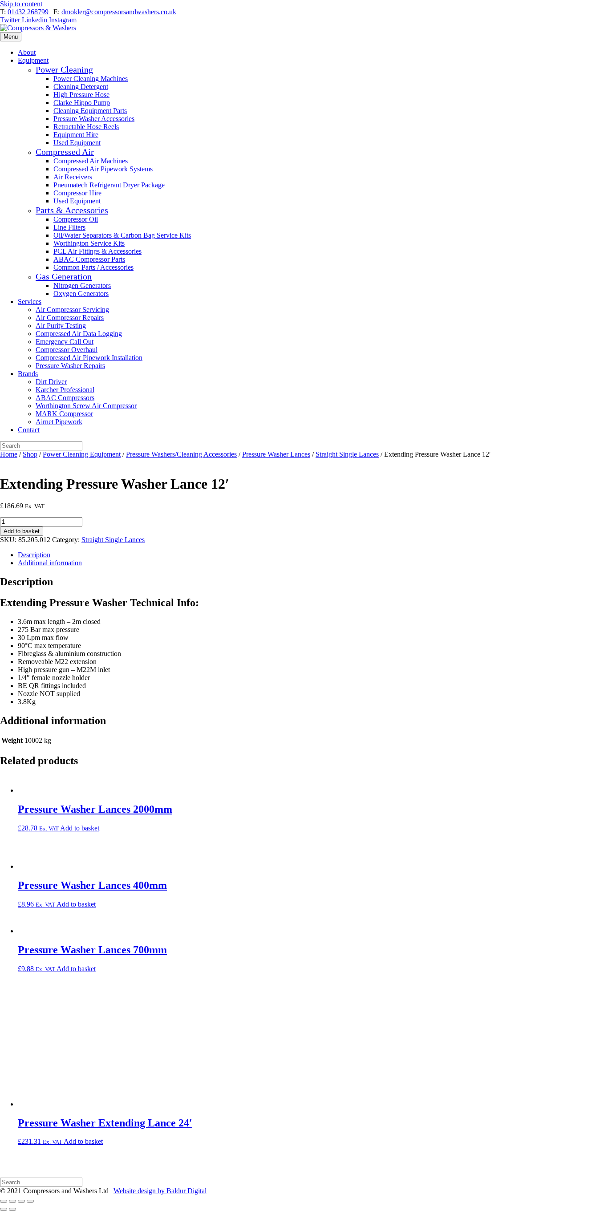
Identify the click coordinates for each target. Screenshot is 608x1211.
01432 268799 (28, 12)
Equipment (33, 60)
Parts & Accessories (72, 210)
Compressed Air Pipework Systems (103, 169)
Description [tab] (34, 555)
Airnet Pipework (59, 421)
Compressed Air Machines (90, 161)
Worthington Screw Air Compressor (86, 405)
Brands (28, 373)
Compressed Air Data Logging (79, 333)
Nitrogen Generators (82, 285)
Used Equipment (77, 142)
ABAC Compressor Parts (89, 259)
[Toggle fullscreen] (12, 1201)
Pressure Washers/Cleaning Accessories (181, 454)
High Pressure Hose (81, 94)
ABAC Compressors (65, 397)
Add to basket (22, 531)
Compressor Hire (77, 193)
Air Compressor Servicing (72, 309)
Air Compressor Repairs (70, 317)
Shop (30, 454)
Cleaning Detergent (80, 86)
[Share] (21, 1201)
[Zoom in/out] (3, 1201)
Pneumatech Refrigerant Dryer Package (109, 185)
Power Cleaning (64, 69)
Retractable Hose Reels (86, 126)
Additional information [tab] (50, 563)
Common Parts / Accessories (93, 267)
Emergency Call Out (64, 341)
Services (29, 301)
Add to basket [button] (79, 828)
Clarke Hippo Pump (81, 102)
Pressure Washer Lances (276, 454)
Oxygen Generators (81, 293)
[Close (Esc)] (30, 1201)
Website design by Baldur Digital (160, 1191)
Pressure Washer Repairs (70, 365)
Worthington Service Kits (89, 243)
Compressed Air (65, 152)
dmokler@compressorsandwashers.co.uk (118, 12)
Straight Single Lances (347, 454)
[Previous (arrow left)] (3, 1209)
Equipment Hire (75, 134)
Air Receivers (72, 177)
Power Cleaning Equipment (82, 454)
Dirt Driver (51, 381)
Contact (29, 429)
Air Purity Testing (61, 325)
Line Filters (69, 227)
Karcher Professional (65, 389)
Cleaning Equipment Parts (90, 110)
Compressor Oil (75, 219)
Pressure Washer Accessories (93, 118)
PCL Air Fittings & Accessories (97, 251)
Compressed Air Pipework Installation (89, 357)
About (27, 52)
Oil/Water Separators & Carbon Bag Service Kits (122, 235)
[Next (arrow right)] (12, 1209)
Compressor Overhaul (66, 349)
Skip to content (21, 4)
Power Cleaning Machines (90, 78)
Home (8, 454)
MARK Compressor (64, 413)
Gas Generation (64, 276)
